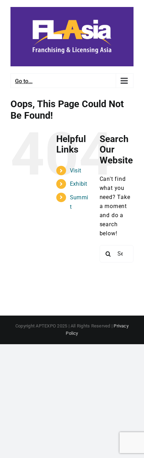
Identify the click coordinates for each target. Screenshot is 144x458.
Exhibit (78, 183)
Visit (75, 170)
